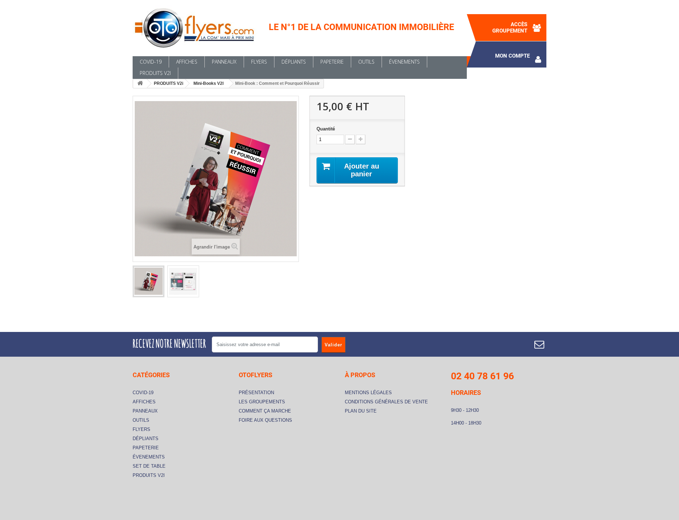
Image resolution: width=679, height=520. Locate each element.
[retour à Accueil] (140, 83)
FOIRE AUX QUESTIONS (265, 420)
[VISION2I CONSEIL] (198, 28)
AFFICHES (186, 61)
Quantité (326, 129)
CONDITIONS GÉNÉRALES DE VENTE (386, 401)
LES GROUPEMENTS (262, 401)
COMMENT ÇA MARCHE (265, 411)
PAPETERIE (332, 61)
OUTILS (366, 61)
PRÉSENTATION (256, 392)
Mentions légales (368, 392)
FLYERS (259, 61)
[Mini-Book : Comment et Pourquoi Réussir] (148, 281)
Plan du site (361, 411)
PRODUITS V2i (155, 73)
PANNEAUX (224, 61)
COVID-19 (151, 61)
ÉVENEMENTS (404, 61)
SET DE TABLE (149, 466)
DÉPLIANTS (294, 61)
